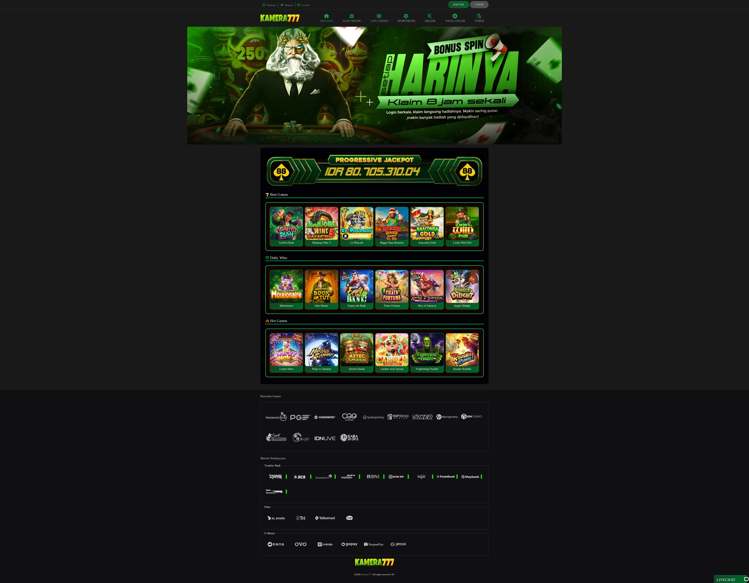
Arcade (430, 21)
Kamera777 (366, 574)
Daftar (458, 4)
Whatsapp (271, 5)
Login (479, 4)
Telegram (288, 5)
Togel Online (455, 21)
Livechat (305, 5)
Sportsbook (406, 21)
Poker (479, 21)
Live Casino (379, 21)
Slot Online (352, 21)
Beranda (327, 21)
